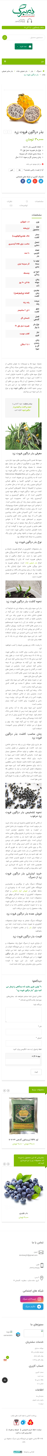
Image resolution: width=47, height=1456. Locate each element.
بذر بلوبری (23, 1213)
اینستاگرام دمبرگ (30, 1298)
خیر (11, 170)
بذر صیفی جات (21, 71)
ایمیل (39, 1037)
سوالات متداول (39, 1348)
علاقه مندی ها (39, 1380)
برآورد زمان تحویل (38, 1400)
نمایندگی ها (39, 1396)
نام (40, 1026)
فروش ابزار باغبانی (19, 890)
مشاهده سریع (19, 1115)
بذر (32, 71)
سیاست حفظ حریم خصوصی (31, 1429)
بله (19, 170)
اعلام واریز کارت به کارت (24, 1433)
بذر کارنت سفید (5, 132)
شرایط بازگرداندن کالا (37, 1352)
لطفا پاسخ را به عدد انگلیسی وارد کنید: (27, 1049)
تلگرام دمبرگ (30, 1306)
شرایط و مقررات (13, 1429)
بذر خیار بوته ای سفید (9, 132)
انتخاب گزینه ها (27, 1115)
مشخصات (39, 201)
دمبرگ (39, 71)
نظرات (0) (9, 203)
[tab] (39, 203)
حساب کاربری (39, 1372)
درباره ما (41, 1404)
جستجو (4, 37)
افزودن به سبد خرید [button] (27, 1189)
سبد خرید (40, 1376)
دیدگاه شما (38, 1004)
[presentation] (8, 1090)
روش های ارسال (38, 1356)
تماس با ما (40, 1383)
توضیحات (23, 205)
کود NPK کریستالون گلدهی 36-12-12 (23, 1139)
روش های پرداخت (38, 1360)
